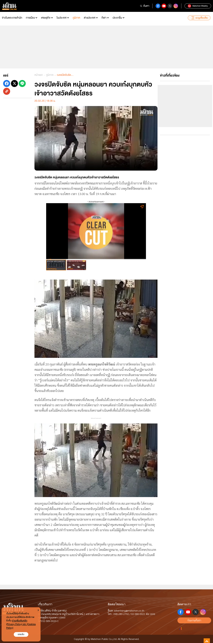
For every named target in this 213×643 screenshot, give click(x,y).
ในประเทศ (61, 17)
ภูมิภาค (76, 17)
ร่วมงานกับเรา (194, 620)
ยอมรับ (21, 634)
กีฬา (104, 17)
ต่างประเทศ (89, 17)
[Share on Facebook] (6, 83)
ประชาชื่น (117, 17)
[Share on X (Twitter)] (14, 83)
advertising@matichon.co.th (129, 610)
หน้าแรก (38, 75)
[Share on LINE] (22, 83)
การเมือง (30, 17)
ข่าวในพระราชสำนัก (12, 17)
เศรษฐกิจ (45, 17)
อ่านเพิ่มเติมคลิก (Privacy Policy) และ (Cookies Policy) (21, 624)
